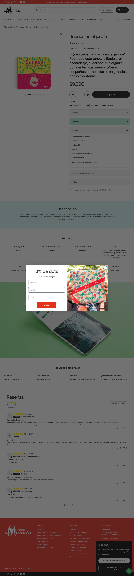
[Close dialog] (105, 267)
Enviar (47, 304)
